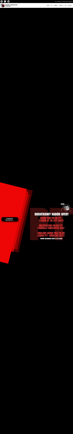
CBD (65, 5)
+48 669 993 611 (60, 1)
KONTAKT (70, 5)
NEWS (48, 5)
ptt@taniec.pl (70, 1)
